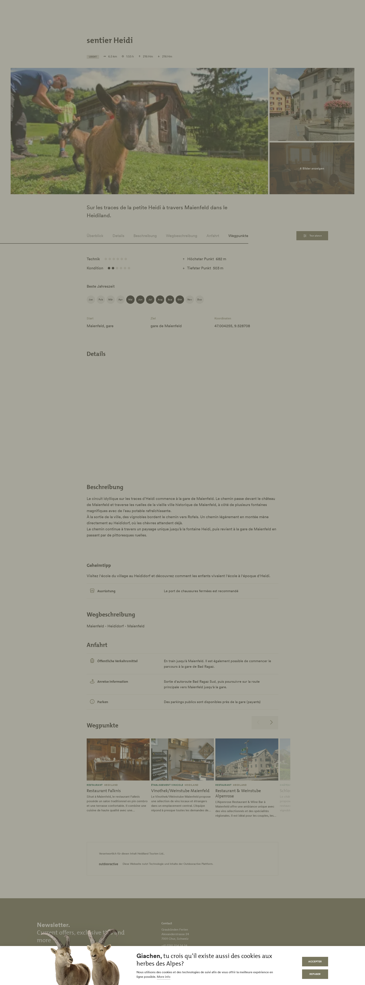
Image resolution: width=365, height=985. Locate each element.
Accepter (315, 961)
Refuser (315, 974)
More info (163, 977)
